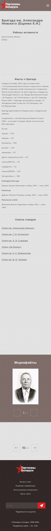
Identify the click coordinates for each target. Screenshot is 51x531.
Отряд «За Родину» (11, 247)
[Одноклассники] (20, 514)
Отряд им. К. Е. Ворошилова (16, 253)
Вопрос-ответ (25, 482)
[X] (29, 514)
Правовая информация (25, 486)
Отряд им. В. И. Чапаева (14, 259)
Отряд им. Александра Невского (18, 228)
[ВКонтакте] (24, 514)
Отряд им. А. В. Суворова (15, 241)
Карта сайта (25, 494)
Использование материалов (25, 490)
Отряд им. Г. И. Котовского (15, 234)
